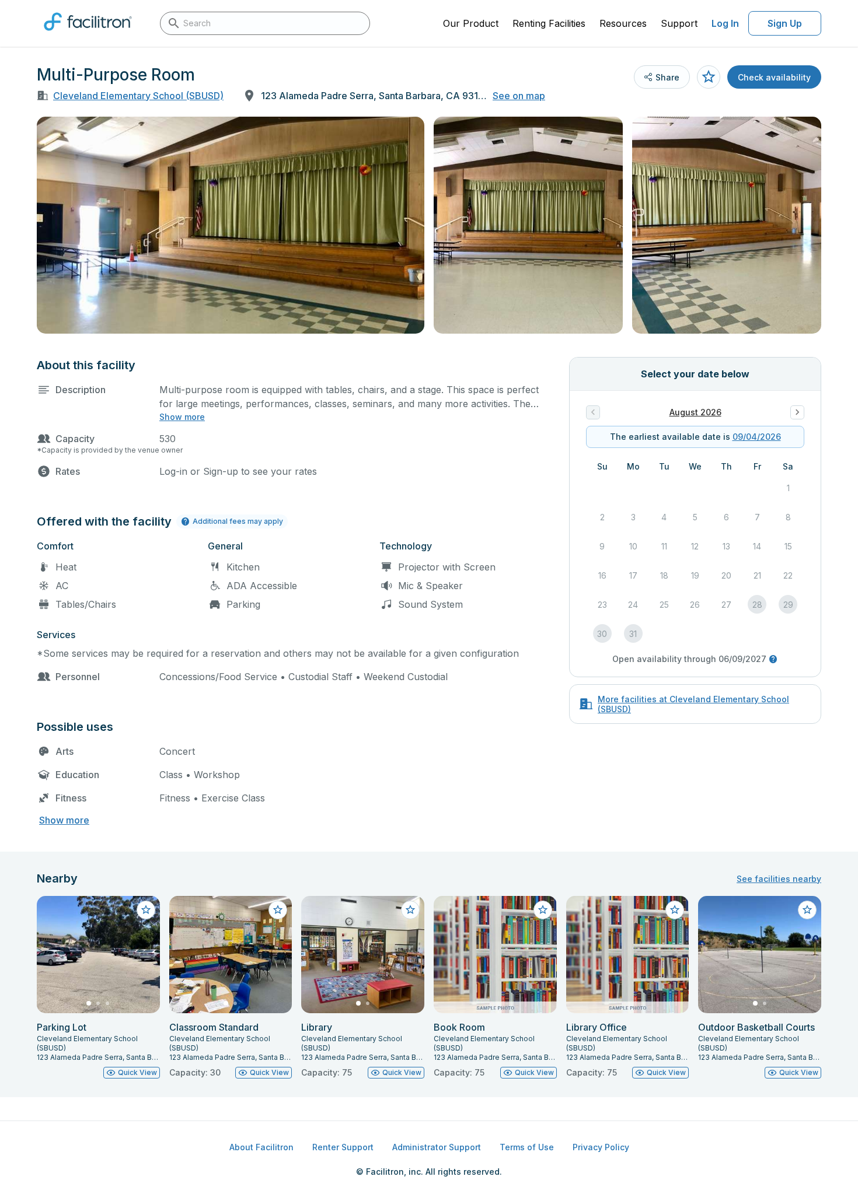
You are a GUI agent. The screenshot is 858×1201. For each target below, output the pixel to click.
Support (679, 23)
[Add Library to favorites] (410, 910)
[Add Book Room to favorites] (542, 910)
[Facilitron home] (88, 34)
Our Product (470, 23)
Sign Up (785, 23)
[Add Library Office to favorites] (674, 910)
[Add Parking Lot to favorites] (146, 910)
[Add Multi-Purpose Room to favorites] (708, 77)
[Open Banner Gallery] (230, 225)
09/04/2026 (757, 437)
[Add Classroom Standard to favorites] (277, 910)
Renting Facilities (548, 23)
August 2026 (695, 412)
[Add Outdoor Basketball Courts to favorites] (807, 910)
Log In (725, 23)
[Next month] (797, 412)
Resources (623, 23)
